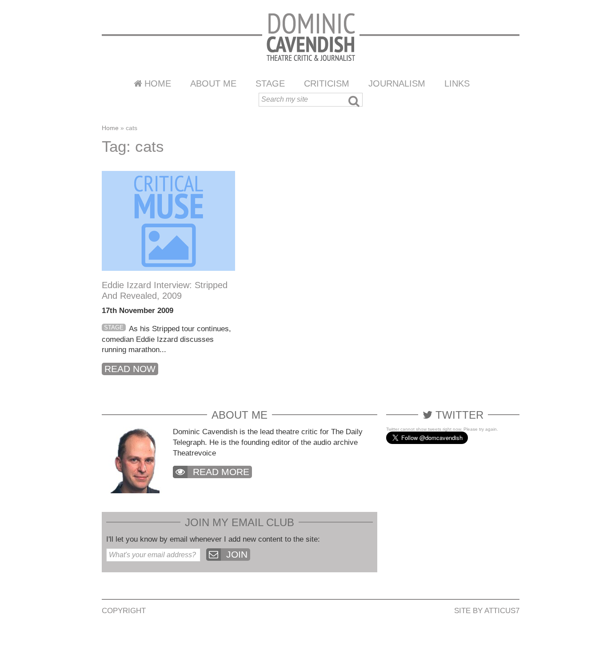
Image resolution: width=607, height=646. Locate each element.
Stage (270, 83)
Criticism (326, 83)
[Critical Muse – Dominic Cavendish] (310, 36)
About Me (213, 83)
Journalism (396, 83)
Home (157, 83)
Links (457, 83)
